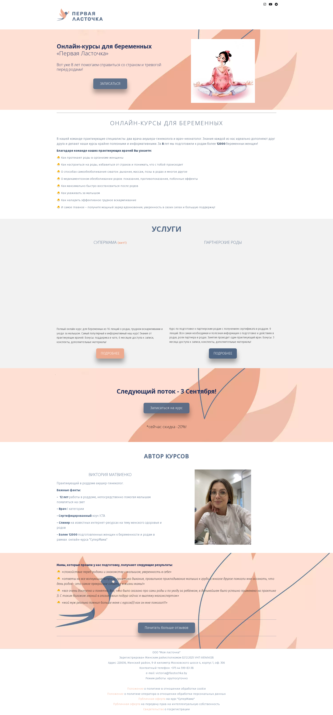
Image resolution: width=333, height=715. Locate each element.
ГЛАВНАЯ (106, 18)
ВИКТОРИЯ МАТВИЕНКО (220, 18)
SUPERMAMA (126, 18)
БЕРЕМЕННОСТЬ (151, 18)
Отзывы (247, 18)
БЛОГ (261, 18)
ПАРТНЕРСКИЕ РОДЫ (182, 18)
